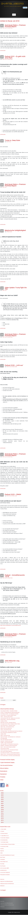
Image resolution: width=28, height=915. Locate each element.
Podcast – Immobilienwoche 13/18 (15, 575)
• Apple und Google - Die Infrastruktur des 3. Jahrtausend (10, 736)
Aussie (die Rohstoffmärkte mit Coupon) (7, 855)
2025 (2, 795)
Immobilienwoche (3, 870)
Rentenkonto (3, 771)
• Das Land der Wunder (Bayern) (6, 751)
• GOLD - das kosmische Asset (5, 729)
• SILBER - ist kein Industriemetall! (6, 742)
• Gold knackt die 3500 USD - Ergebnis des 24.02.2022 (10, 718)
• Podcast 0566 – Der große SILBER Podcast (8, 715)
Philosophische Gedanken (5, 874)
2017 (2, 812)
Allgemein (2, 850)
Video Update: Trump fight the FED (16, 288)
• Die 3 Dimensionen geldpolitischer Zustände (8, 732)
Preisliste (2, 777)
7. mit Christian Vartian (4, 842)
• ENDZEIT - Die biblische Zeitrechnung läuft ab (8, 745)
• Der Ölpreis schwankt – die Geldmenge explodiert (9, 713)
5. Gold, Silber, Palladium (4, 837)
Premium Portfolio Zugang (7, 759)
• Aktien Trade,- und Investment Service (7, 726)
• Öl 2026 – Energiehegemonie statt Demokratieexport (9, 712)
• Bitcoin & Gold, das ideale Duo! (6, 728)
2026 (2, 793)
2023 (2, 799)
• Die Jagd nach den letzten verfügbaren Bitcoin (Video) (10, 723)
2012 (2, 822)
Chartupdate (2, 859)
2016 (2, 814)
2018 (2, 809)
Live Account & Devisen (6, 765)
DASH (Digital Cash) (4, 861)
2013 (2, 820)
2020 (2, 805)
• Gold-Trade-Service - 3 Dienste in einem (7, 725)
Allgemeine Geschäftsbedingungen (6, 881)
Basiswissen (3, 774)
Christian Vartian (9, 231)
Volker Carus (9, 141)
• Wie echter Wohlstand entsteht (6, 739)
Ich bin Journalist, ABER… (5, 868)
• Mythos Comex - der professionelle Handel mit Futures (10, 754)
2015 (2, 816)
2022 (2, 801)
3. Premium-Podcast (3, 833)
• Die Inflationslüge (3, 738)
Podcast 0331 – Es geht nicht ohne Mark (15, 57)
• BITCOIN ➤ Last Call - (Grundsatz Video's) (8, 722)
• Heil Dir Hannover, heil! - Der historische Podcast (9, 749)
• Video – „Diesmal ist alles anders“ (6, 716)
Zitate (1, 779)
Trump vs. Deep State (12, 140)
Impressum (2, 879)
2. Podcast (2, 831)
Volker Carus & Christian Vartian (7, 59)
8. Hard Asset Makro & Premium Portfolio (7, 844)
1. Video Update (3, 829)
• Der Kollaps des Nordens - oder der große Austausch (9, 752)
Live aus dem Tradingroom (5, 872)
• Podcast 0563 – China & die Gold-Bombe (7, 719)
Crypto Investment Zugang (7, 762)
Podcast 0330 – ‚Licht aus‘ (14, 365)
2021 (2, 803)
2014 (2, 818)
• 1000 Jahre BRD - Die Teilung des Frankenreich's (9, 744)
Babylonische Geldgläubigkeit (15, 230)
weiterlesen (2, 50)
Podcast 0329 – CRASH (13, 494)
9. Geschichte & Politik (4, 846)
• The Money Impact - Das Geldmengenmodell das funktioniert (11, 731)
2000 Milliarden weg (12, 660)
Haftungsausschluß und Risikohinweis (7, 883)
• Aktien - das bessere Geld (5, 735)
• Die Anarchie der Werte (4, 748)
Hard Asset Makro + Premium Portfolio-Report (15, 25)
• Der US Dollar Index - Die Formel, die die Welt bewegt (10, 755)
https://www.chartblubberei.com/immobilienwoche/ (10, 625)
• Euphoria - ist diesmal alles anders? (6, 741)
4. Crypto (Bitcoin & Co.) (4, 835)
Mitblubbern (2, 885)
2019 (2, 807)
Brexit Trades (2, 857)
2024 (2, 797)
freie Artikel (2, 863)
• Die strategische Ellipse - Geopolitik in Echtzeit (8, 710)
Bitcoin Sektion (4, 768)
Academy (2, 848)
